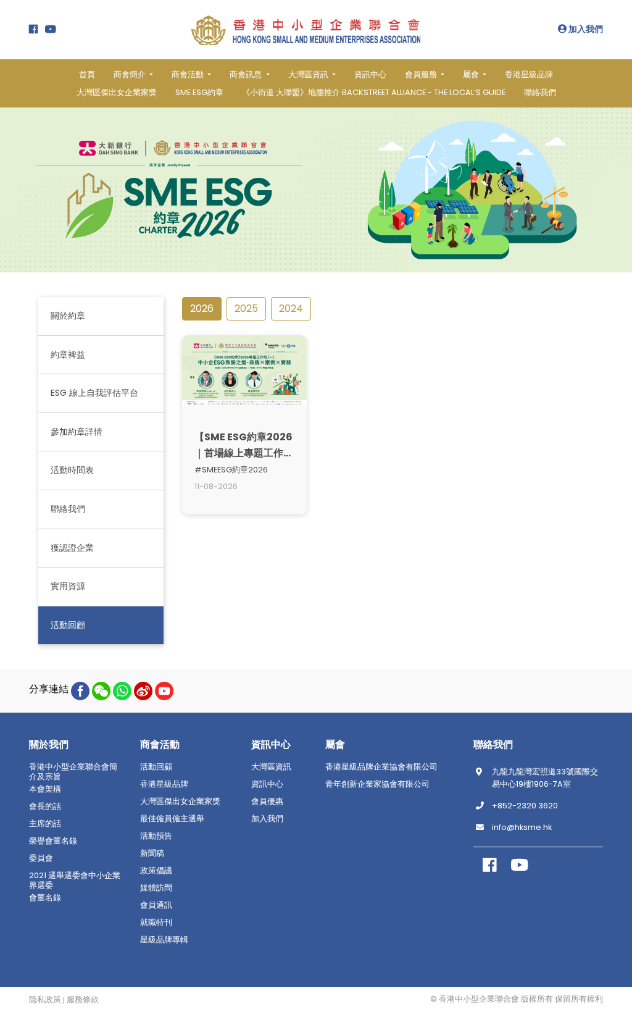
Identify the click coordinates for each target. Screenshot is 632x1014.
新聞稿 (152, 853)
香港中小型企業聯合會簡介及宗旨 (73, 772)
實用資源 (68, 586)
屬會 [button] (472, 74)
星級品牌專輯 (164, 940)
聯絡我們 (540, 92)
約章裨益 (68, 354)
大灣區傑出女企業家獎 (117, 92)
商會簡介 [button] (131, 74)
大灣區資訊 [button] (309, 74)
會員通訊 (156, 905)
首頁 (87, 74)
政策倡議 (156, 871)
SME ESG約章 (199, 92)
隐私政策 (45, 1000)
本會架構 (45, 789)
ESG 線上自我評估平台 (94, 393)
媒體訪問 (156, 888)
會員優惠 (267, 802)
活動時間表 (72, 470)
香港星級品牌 (529, 74)
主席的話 (45, 824)
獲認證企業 (72, 548)
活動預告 (156, 836)
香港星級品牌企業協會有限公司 (381, 767)
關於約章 (68, 315)
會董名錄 (45, 898)
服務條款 (83, 1000)
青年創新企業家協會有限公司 (377, 784)
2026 (202, 308)
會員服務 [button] (422, 74)
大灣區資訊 (271, 767)
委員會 (41, 858)
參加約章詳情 (76, 431)
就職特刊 (156, 923)
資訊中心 (370, 74)
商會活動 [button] (189, 74)
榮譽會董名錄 (53, 841)
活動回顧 (68, 625)
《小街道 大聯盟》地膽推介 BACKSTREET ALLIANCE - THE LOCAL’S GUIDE (373, 92)
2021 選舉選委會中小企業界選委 (74, 880)
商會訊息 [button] (247, 74)
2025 (246, 308)
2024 (291, 308)
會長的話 (45, 806)
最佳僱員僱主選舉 (172, 819)
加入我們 (585, 29)
